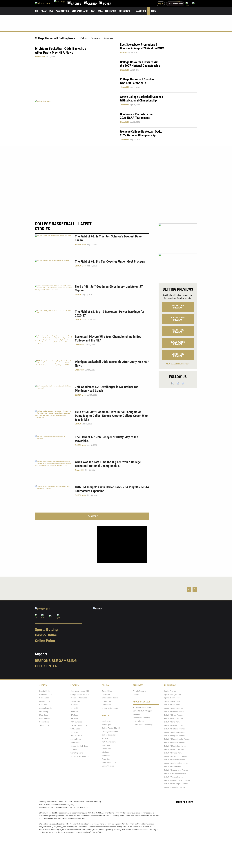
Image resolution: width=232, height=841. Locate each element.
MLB (51, 11)
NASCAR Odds (44, 719)
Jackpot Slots (107, 691)
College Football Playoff (111, 728)
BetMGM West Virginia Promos (176, 784)
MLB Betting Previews (178, 355)
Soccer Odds (44, 722)
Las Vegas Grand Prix (110, 732)
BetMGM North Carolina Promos (176, 763)
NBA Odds (74, 712)
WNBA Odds (75, 729)
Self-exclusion (138, 721)
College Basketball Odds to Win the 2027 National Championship (140, 64)
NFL (36, 11)
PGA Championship (109, 742)
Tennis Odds (44, 725)
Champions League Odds (80, 691)
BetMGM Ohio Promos (172, 767)
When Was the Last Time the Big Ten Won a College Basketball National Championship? (108, 464)
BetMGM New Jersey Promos (175, 756)
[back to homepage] (59, 3)
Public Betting (62, 11)
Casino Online (46, 635)
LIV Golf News (75, 701)
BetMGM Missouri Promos (174, 749)
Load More (92, 516)
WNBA (100, 11)
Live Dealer (106, 694)
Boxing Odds (44, 698)
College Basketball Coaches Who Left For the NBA (137, 81)
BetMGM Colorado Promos (174, 712)
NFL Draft (105, 738)
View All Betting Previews (178, 364)
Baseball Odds (44, 691)
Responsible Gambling (56, 660)
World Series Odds (109, 762)
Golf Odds (43, 705)
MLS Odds (74, 708)
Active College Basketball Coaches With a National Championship (141, 98)
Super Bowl (106, 745)
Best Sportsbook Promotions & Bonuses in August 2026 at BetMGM (142, 46)
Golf (93, 11)
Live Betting (43, 712)
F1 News (73, 749)
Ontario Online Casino (110, 708)
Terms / (180, 802)
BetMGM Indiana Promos (173, 719)
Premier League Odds (78, 725)
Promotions (124, 11)
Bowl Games (106, 721)
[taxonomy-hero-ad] (75, 122)
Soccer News (75, 739)
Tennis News (75, 743)
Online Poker (45, 641)
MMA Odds (43, 715)
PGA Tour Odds (76, 722)
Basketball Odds (45, 694)
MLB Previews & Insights (79, 756)
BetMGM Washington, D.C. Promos (177, 780)
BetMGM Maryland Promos (174, 736)
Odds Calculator (80, 11)
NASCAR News (76, 736)
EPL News (74, 732)
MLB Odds (74, 705)
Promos (108, 38)
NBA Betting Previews (178, 330)
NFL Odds (74, 715)
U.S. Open (105, 752)
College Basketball (109, 735)
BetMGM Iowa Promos (172, 722)
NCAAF (44, 11)
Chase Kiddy (40, 57)
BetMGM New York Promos (174, 760)
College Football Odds (78, 698)
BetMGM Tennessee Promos (175, 773)
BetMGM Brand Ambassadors (144, 707)
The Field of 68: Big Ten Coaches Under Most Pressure (110, 261)
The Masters (106, 749)
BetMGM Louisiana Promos (174, 732)
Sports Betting (46, 630)
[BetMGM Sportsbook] (44, 4)
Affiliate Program (139, 691)
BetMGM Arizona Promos (173, 708)
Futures (95, 38)
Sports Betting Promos (172, 694)
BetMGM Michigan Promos (174, 743)
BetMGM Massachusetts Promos (177, 739)
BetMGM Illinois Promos (173, 715)
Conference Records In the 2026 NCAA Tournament (136, 116)
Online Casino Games (110, 698)
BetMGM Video (80, 244)
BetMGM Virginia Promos (173, 777)
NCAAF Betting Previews (178, 318)
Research (136, 714)
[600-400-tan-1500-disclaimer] (178, 266)
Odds (83, 38)
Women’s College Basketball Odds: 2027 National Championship (141, 133)
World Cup (106, 759)
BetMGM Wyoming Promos (174, 787)
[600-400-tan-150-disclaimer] (178, 236)
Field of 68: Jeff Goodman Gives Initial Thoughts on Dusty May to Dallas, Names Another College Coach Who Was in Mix (111, 415)
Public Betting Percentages (143, 725)
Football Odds (44, 701)
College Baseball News (79, 746)
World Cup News (76, 753)
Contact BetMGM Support (142, 711)
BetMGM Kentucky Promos (174, 729)
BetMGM (123, 52)
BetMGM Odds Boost (172, 705)
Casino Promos (170, 691)
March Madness (108, 766)
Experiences (110, 11)
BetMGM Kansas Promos (173, 725)
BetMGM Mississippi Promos (175, 746)
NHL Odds (74, 719)
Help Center (46, 666)
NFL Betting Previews (178, 306)
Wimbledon (106, 756)
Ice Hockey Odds (45, 708)
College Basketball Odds (79, 694)
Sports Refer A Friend (172, 698)
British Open (106, 725)
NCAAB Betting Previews (178, 343)
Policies (188, 802)
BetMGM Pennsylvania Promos (176, 770)
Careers (136, 694)
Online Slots (106, 705)
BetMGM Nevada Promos (173, 753)
